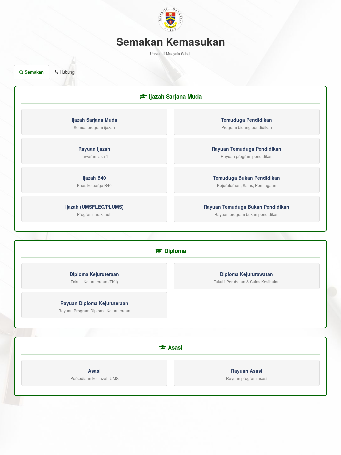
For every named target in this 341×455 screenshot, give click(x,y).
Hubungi (66, 72)
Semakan (33, 72)
